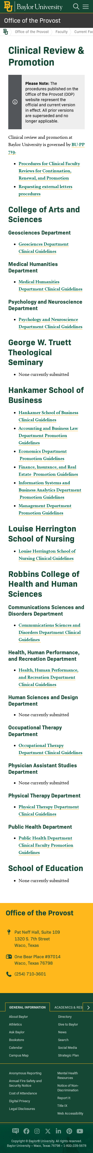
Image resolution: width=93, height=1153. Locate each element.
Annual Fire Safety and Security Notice (25, 1082)
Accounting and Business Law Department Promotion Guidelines (48, 435)
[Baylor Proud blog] (14, 1133)
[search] (73, 7)
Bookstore (16, 1039)
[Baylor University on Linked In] (57, 1133)
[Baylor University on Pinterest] (68, 1133)
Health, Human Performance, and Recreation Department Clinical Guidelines (48, 677)
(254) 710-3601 (30, 974)
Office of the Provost (32, 20)
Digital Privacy (19, 1100)
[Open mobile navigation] (86, 7)
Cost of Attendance (23, 1093)
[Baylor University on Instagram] (36, 1133)
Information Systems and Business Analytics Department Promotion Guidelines (50, 490)
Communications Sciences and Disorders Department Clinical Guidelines (50, 632)
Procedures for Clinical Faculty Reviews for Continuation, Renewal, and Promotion (49, 171)
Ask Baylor (17, 1031)
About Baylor (18, 1016)
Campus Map (19, 1055)
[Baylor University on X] (47, 1133)
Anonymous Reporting (25, 1072)
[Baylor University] (33, 6)
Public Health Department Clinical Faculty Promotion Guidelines (46, 845)
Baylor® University (41, 1141)
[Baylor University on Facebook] (25, 1133)
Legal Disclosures (22, 1108)
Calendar (15, 1047)
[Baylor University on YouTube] (78, 1133)
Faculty (62, 31)
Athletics (15, 1024)
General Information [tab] (27, 1007)
